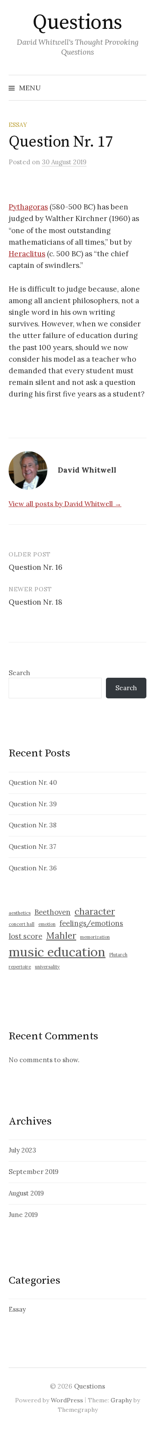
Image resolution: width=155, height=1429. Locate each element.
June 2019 (23, 1215)
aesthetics (20, 913)
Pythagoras (28, 207)
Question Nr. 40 (33, 782)
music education (57, 951)
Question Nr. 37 (32, 846)
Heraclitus (27, 253)
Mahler (61, 935)
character (94, 911)
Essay (18, 125)
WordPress (67, 1400)
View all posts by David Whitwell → (65, 503)
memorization (95, 937)
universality (47, 967)
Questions (77, 23)
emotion (47, 924)
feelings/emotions (91, 923)
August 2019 (26, 1193)
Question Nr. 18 (35, 602)
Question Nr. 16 (35, 567)
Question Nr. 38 (32, 825)
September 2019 (34, 1172)
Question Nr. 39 (33, 804)
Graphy (121, 1400)
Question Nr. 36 (33, 868)
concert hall (21, 924)
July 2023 (22, 1150)
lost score (25, 936)
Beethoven (52, 912)
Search (19, 673)
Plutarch (118, 955)
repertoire (20, 967)
